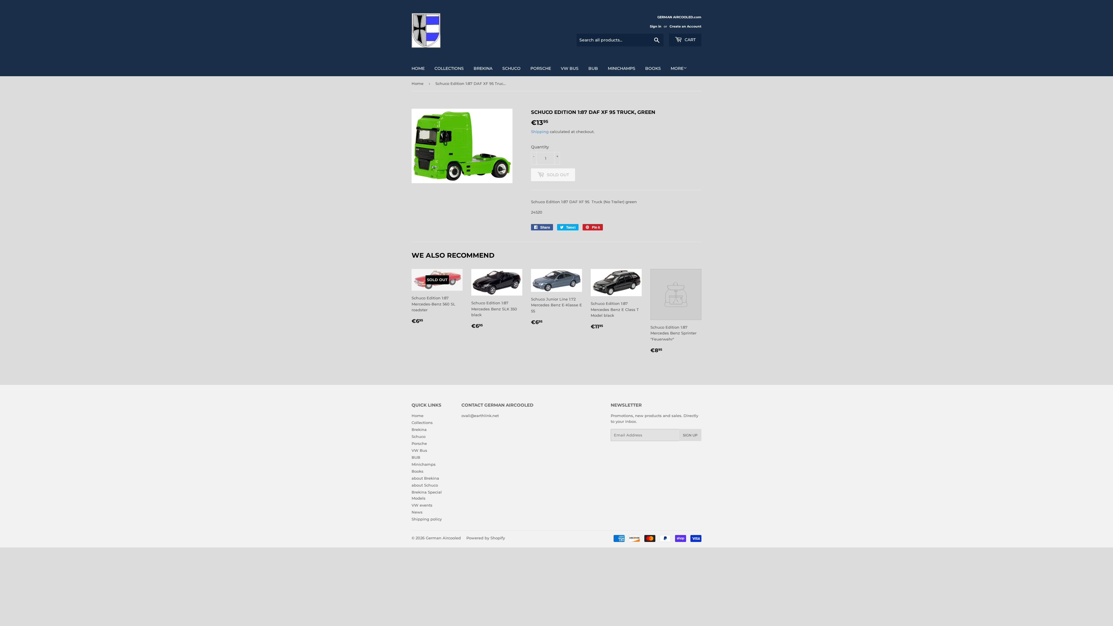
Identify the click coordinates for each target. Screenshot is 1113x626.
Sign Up (690, 435)
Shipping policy (427, 519)
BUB (593, 68)
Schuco (511, 68)
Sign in (655, 26)
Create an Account (685, 26)
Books (653, 68)
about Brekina (425, 478)
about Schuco (425, 485)
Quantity (540, 147)
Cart (689, 39)
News (417, 512)
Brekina (483, 68)
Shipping (540, 131)
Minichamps (621, 68)
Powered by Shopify (485, 538)
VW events (422, 505)
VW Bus (570, 68)
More (677, 68)
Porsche (540, 68)
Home (418, 68)
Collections (449, 68)
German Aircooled (443, 538)
